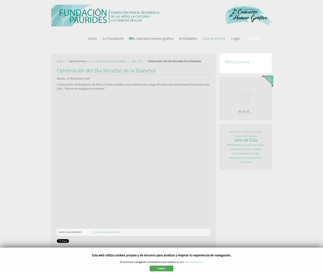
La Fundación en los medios (109, 61)
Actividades (235, 149)
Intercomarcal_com (239, 145)
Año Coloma (250, 136)
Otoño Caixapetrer (254, 158)
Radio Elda (239, 136)
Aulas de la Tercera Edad (251, 132)
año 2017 (137, 61)
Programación (258, 145)
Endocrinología (101, 232)
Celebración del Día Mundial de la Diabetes (106, 71)
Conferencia (246, 162)
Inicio (60, 61)
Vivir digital (254, 153)
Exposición (245, 149)
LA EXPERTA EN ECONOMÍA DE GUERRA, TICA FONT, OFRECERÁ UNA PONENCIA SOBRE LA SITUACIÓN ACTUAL (246, 97)
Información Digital (240, 153)
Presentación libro (237, 158)
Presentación (235, 132)
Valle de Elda (114, 232)
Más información (194, 262)
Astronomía (256, 149)
